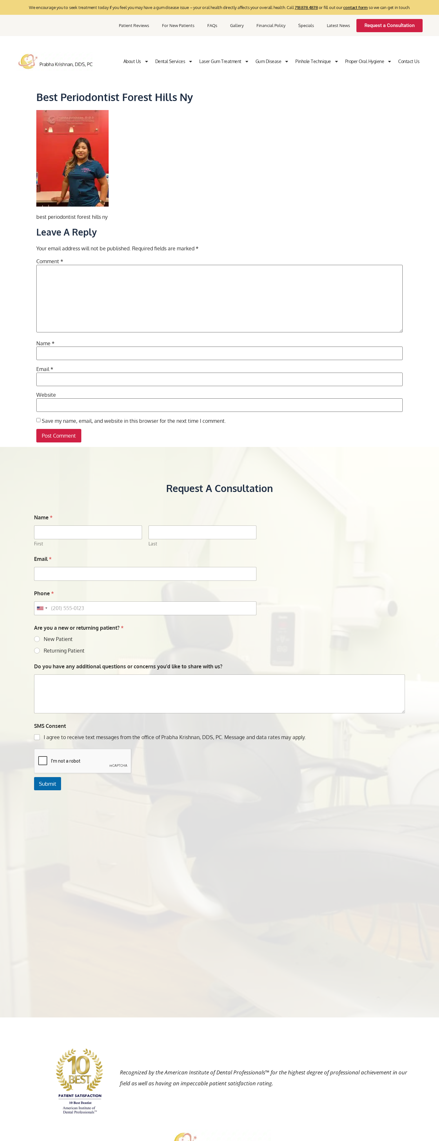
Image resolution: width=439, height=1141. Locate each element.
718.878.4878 (306, 7)
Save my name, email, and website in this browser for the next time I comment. (134, 420)
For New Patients (178, 25)
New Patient (58, 639)
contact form (355, 7)
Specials (306, 25)
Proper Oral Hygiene (364, 61)
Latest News (338, 25)
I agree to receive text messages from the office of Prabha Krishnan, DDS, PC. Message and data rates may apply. (175, 737)
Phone (44, 593)
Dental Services (170, 61)
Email (44, 369)
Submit (47, 783)
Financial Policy (270, 25)
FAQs (212, 25)
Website (46, 394)
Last (152, 543)
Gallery (237, 25)
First (38, 543)
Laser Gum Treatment (220, 61)
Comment (49, 261)
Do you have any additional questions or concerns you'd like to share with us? (128, 666)
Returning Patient (64, 650)
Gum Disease (268, 61)
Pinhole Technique (313, 61)
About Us (132, 61)
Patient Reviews (134, 25)
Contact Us (408, 61)
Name (45, 343)
